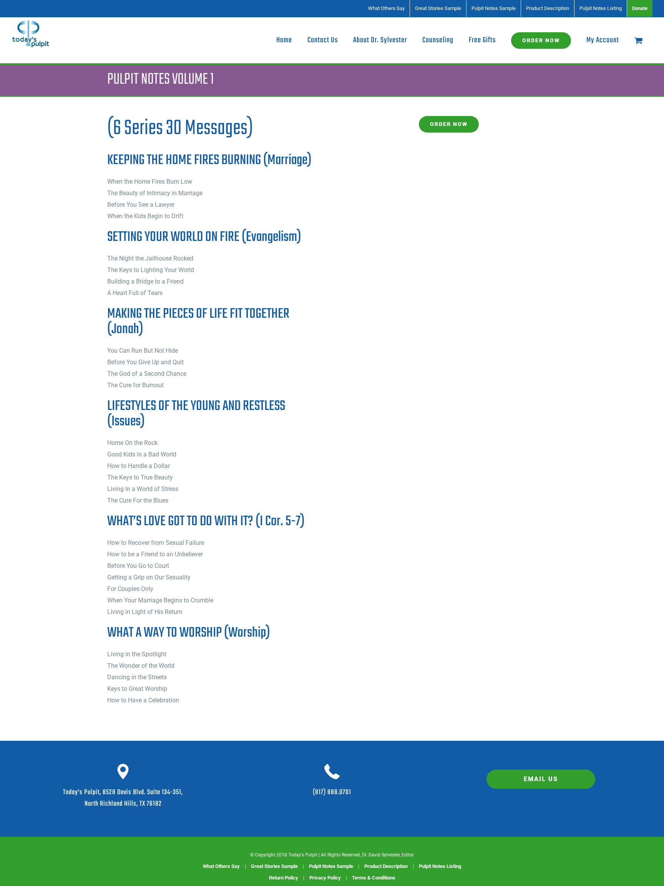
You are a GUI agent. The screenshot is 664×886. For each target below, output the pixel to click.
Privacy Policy (325, 878)
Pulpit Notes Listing (440, 866)
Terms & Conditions (373, 878)
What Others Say (221, 866)
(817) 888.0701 (332, 792)
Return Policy (283, 878)
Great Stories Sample (274, 866)
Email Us (541, 779)
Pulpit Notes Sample (331, 866)
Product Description (386, 866)
